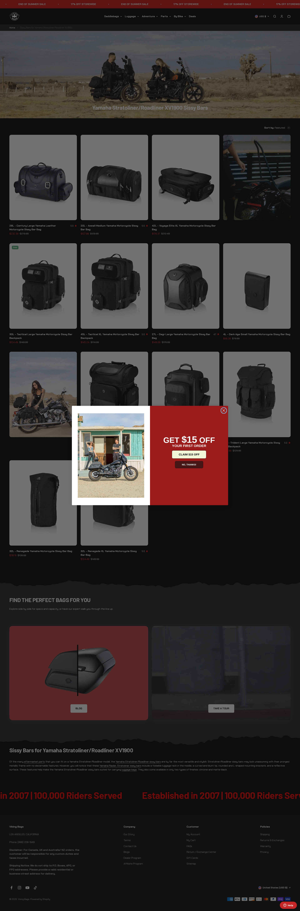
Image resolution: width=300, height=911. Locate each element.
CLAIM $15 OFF (189, 454)
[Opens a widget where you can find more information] (288, 905)
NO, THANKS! (189, 464)
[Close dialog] (224, 410)
